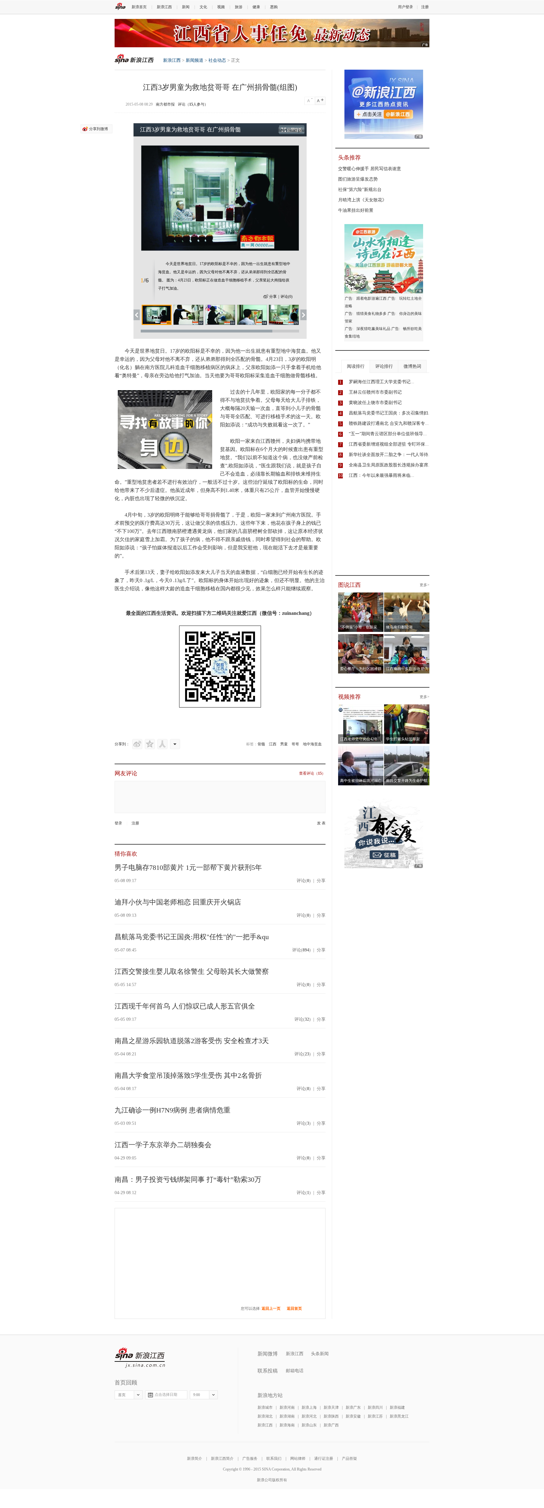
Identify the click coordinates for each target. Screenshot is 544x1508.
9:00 (196, 1395)
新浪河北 (309, 1416)
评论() (304, 880)
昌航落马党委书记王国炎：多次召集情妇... (390, 413)
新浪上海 (309, 1407)
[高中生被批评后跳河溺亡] (361, 750)
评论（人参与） (193, 104)
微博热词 (412, 366)
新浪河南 (287, 1407)
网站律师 (297, 1458)
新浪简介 (194, 1458)
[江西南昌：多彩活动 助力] (407, 638)
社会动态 (217, 60)
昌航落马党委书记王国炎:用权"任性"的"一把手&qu (192, 937)
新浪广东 (353, 1407)
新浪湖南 (287, 1416)
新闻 (186, 7)
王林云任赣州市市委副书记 (375, 392)
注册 (425, 7)
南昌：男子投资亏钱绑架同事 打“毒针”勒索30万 (188, 1179)
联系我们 (273, 1458)
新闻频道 (194, 60)
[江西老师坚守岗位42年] (361, 708)
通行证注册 (323, 1458)
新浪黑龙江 (399, 1416)
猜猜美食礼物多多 (371, 313)
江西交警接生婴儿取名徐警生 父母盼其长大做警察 (192, 971)
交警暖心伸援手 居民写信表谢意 (369, 168)
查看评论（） (312, 773)
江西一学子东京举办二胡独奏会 (163, 1145)
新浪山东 (309, 1425)
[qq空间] (150, 744)
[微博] (137, 744)
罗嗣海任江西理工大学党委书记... (381, 381)
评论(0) (286, 296)
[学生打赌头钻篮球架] (407, 708)
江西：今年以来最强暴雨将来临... (381, 475)
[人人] (162, 744)
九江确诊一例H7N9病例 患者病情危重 (172, 1110)
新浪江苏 (375, 1416)
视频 (221, 7)
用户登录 (405, 7)
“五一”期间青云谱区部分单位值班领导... (388, 433)
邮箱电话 (294, 1370)
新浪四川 (375, 1407)
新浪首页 (139, 7)
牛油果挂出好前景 (355, 210)
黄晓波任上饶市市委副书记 (375, 402)
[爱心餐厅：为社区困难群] (361, 638)
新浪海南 (287, 1425)
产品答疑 (349, 1458)
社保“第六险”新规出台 (360, 189)
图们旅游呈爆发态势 (358, 179)
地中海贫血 (312, 744)
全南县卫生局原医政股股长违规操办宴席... (390, 465)
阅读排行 (356, 366)
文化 (203, 7)
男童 (284, 744)
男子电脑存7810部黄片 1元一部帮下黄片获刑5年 (188, 867)
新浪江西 (164, 7)
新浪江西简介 (222, 1458)
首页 (122, 1395)
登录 (118, 823)
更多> (424, 585)
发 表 (321, 823)
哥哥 (295, 744)
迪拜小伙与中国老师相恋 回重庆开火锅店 (178, 902)
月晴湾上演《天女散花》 (362, 200)
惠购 (274, 7)
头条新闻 (320, 1353)
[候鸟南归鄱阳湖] (407, 596)
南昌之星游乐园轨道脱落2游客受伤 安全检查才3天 (192, 1041)
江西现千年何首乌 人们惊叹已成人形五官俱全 (185, 1006)
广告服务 (250, 1458)
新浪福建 (397, 1407)
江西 (272, 744)
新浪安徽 (353, 1416)
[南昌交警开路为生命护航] (407, 750)
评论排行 (384, 366)
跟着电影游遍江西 (371, 298)
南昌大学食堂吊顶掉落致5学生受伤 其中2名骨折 (188, 1075)
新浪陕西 (331, 1416)
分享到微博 (98, 129)
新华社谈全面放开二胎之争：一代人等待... (390, 454)
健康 (256, 7)
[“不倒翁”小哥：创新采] (361, 596)
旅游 (238, 7)
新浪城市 (265, 1407)
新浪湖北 (265, 1416)
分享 (273, 296)
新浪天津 (331, 1407)
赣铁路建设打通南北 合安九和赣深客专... (389, 423)
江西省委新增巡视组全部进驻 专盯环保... (389, 444)
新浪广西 (331, 1425)
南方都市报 (165, 104)
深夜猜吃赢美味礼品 (373, 328)
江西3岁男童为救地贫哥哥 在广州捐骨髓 (190, 129)
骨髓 (261, 744)
